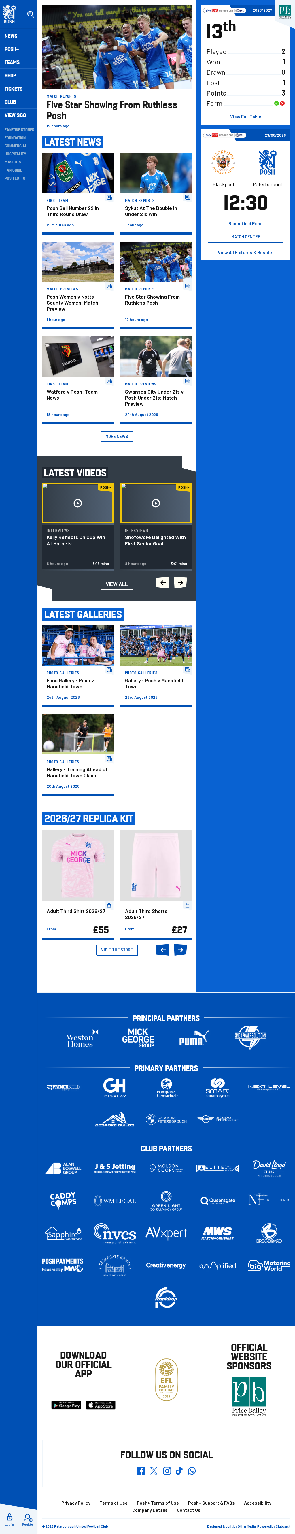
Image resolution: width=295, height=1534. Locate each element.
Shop (10, 75)
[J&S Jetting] (115, 1168)
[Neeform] (269, 1201)
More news (116, 436)
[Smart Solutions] (217, 1088)
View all (246, 252)
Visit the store (117, 949)
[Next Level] (269, 1087)
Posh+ (12, 48)
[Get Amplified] (217, 1265)
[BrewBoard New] (269, 1233)
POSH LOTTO (15, 178)
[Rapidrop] (166, 1297)
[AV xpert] (166, 1234)
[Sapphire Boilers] (63, 1233)
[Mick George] (138, 1038)
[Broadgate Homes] (115, 1266)
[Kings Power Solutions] (250, 1038)
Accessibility (257, 1502)
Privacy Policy (75, 1502)
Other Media (247, 1526)
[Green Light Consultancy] (166, 1200)
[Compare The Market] (166, 1088)
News (11, 35)
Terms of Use (114, 1502)
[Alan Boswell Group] (63, 1168)
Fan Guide (13, 170)
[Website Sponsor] (285, 12)
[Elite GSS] (217, 1168)
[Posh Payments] (63, 1265)
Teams (12, 62)
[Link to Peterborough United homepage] (12, 14)
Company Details (150, 1510)
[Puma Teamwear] (194, 1038)
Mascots (13, 162)
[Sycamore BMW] (166, 1119)
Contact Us (189, 1510)
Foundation (15, 137)
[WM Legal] (115, 1200)
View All (117, 584)
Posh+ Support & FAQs (211, 1502)
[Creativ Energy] (166, 1265)
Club (10, 101)
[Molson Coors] (166, 1168)
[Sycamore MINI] (217, 1119)
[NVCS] (115, 1233)
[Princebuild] (63, 1088)
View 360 (15, 115)
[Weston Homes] (82, 1038)
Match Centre (245, 236)
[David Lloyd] (269, 1168)
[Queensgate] (217, 1200)
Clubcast (283, 1526)
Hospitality (15, 153)
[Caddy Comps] (63, 1200)
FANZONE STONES (19, 129)
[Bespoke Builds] (115, 1119)
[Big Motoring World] (269, 1265)
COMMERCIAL (16, 145)
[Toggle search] (30, 14)
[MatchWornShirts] (217, 1233)
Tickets (13, 88)
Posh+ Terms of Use (158, 1502)
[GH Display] (115, 1088)
